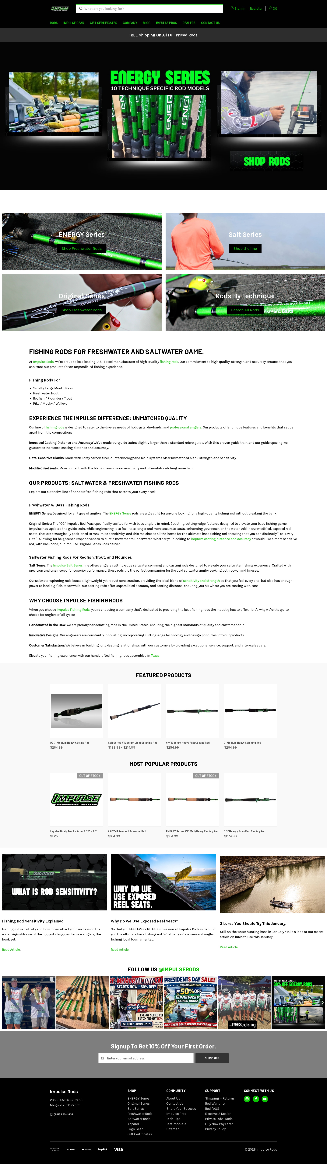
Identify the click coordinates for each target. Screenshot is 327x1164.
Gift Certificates (103, 23)
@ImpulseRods (179, 969)
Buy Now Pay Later (219, 1124)
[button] (81, 248)
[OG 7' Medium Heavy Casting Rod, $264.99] (76, 711)
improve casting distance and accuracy (221, 539)
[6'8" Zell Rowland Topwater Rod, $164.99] (134, 800)
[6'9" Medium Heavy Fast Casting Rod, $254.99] (192, 711)
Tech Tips (173, 1119)
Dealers (189, 23)
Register (256, 8)
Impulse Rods (43, 362)
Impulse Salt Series (68, 565)
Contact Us (210, 23)
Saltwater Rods (139, 1119)
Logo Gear (135, 1129)
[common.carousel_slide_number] (163, 116)
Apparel (133, 1124)
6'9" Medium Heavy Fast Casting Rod (188, 742)
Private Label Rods (219, 1119)
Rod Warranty (215, 1103)
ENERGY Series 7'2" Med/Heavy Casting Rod (192, 831)
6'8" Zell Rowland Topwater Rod (127, 831)
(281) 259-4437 (63, 1114)
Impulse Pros (166, 23)
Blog (146, 23)
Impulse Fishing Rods (73, 610)
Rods (54, 23)
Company (130, 23)
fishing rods (169, 362)
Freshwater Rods (140, 1114)
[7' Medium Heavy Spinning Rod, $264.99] (250, 711)
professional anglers (185, 427)
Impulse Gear (73, 23)
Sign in (239, 8)
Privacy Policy (215, 1129)
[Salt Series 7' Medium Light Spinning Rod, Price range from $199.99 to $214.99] (134, 711)
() (274, 8)
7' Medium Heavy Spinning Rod (242, 742)
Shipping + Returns (220, 1098)
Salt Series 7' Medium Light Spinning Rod (132, 742)
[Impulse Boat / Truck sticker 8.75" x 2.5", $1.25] (76, 800)
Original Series (139, 1103)
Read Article (11, 949)
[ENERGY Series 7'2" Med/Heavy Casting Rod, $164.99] (192, 800)
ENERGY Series (120, 513)
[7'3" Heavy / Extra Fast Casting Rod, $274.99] (250, 800)
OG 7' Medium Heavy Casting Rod (70, 742)
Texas (155, 655)
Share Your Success (181, 1109)
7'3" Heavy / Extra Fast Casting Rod (244, 831)
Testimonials (176, 1124)
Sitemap (172, 1129)
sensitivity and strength (201, 581)
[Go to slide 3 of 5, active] (163, 197)
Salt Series (136, 1109)
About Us (173, 1098)
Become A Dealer (217, 1114)
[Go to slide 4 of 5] (323, 120)
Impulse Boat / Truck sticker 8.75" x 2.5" (73, 831)
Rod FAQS (212, 1109)
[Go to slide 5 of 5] (171, 197)
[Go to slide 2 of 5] (3, 120)
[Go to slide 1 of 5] (156, 197)
